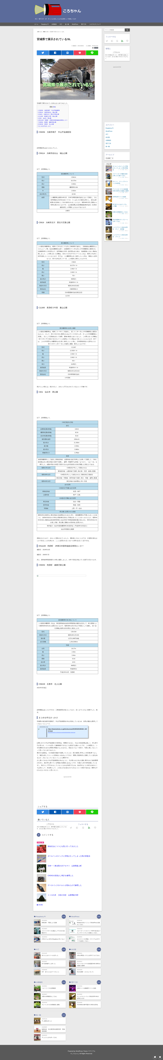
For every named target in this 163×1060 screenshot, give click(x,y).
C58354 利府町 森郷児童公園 (47, 122)
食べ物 (67, 24)
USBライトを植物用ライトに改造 (86, 988)
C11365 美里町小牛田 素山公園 (47, 116)
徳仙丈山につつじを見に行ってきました (63, 846)
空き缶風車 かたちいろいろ (85, 972)
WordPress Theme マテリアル (85, 1051)
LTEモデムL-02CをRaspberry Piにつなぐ (53, 939)
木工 (61, 24)
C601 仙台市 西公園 (44, 118)
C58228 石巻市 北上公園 (46, 124)
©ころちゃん (75, 1053)
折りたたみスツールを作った (50, 955)
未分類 (96, 47)
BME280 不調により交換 (49, 922)
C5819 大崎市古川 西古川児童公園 (48, 114)
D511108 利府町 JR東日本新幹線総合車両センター (53, 120)
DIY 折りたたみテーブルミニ (50, 972)
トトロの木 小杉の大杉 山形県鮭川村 (63, 895)
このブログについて (95, 24)
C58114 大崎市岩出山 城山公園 (47, 112)
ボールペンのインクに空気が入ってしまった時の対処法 (69, 856)
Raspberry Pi (45, 24)
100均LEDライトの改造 (119, 196)
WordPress (75, 24)
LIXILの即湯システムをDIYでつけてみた (88, 955)
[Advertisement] (51, 790)
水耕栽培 (54, 24)
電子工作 (83, 24)
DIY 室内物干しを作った (49, 963)
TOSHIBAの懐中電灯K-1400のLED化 (87, 1004)
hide (54, 107)
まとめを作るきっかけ (44, 126)
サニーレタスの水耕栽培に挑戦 (51, 1004)
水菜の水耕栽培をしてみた (49, 996)
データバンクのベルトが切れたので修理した (65, 885)
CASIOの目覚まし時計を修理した (60, 875)
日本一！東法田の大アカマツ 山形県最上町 (65, 866)
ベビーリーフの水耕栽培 (49, 988)
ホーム (36, 24)
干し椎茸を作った (47, 1021)
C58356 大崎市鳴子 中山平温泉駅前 (49, 110)
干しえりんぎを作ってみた (49, 1037)
